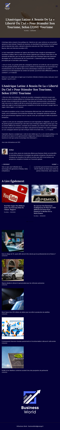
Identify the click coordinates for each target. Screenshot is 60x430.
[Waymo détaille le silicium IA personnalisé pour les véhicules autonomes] (30, 270)
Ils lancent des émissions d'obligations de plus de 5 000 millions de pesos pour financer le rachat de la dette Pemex (45, 209)
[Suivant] (56, 202)
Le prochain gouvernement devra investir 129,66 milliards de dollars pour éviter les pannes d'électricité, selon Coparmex (46, 168)
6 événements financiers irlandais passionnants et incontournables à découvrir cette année (29, 341)
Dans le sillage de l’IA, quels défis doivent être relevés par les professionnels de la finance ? (29, 254)
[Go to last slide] (4, 202)
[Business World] (7, 6)
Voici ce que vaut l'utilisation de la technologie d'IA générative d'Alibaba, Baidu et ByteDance (15, 168)
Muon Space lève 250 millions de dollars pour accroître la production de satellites (26, 312)
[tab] (28, 221)
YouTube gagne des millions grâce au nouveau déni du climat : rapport (14, 207)
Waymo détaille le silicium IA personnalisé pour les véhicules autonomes (23, 283)
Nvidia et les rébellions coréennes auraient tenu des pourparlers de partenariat (25, 370)
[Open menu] (57, 6)
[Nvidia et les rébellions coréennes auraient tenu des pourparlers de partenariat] (30, 357)
